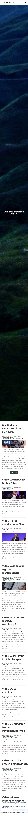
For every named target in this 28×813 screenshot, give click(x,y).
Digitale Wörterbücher (15, 579)
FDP (8, 489)
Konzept (9, 438)
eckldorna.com (8, 2)
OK (23, 812)
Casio (8, 579)
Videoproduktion (19, 438)
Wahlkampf (19, 631)
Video (13, 438)
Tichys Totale (12, 489)
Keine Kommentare (8, 437)
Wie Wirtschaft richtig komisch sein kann (11, 428)
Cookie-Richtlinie (7, 807)
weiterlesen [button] (14, 472)
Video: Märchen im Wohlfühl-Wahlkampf (13, 621)
